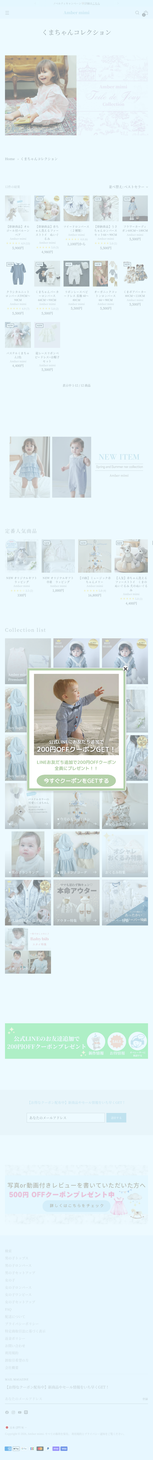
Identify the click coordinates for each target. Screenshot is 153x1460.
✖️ (125, 668)
